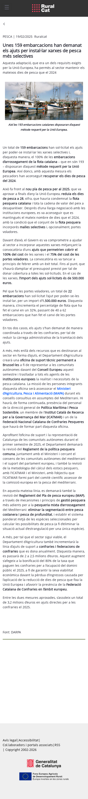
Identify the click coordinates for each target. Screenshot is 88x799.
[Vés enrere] (4, 24)
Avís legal (10, 740)
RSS (57, 745)
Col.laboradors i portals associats (28, 745)
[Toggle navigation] (7, 7)
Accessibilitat (29, 740)
